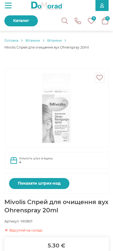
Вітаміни (33, 40)
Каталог (21, 20)
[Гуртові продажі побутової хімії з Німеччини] (46, 5)
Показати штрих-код (39, 183)
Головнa (11, 40)
